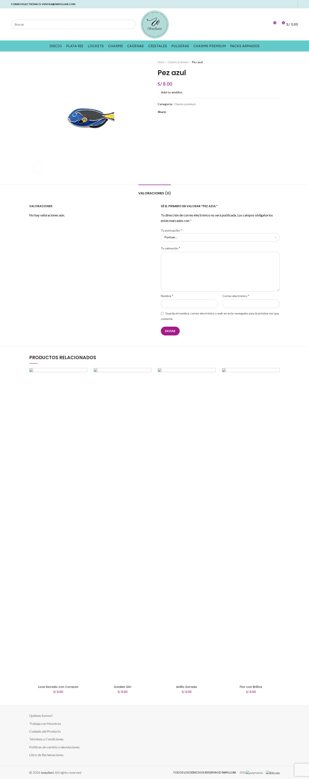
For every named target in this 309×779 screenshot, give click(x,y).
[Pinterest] (278, 4)
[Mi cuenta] (265, 24)
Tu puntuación (171, 230)
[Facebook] (269, 4)
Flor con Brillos (251, 687)
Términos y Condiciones (46, 739)
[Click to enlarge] (37, 167)
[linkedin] (283, 4)
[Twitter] (273, 4)
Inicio (161, 62)
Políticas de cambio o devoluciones (54, 747)
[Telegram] (293, 4)
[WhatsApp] (288, 4)
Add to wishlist (171, 92)
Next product (278, 62)
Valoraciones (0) (154, 193)
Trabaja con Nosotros (45, 723)
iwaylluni (47, 772)
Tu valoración (170, 248)
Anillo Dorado (186, 687)
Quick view (84, 384)
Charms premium (178, 62)
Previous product (269, 62)
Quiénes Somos (40, 715)
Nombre (167, 296)
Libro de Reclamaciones (46, 755)
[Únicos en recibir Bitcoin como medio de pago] (272, 772)
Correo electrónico (235, 296)
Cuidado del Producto (45, 731)
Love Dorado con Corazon (58, 687)
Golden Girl (122, 687)
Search (130, 24)
